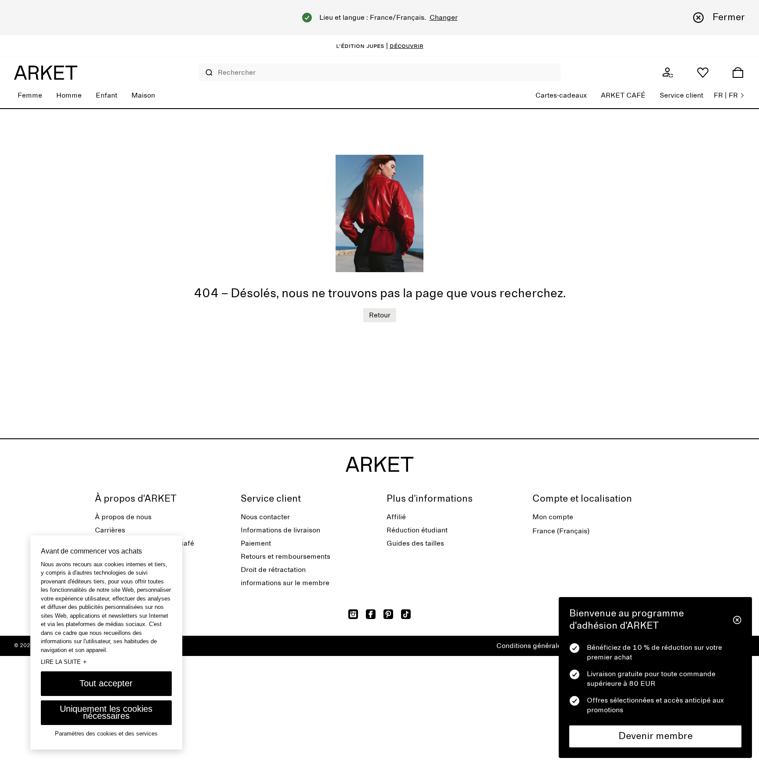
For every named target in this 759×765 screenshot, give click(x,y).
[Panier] (738, 73)
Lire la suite (64, 661)
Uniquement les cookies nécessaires (106, 712)
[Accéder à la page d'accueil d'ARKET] (45, 72)
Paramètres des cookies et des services (106, 733)
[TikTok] (406, 614)
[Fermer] (737, 620)
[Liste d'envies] (703, 73)
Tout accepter (106, 683)
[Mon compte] (668, 73)
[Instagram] (353, 614)
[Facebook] (370, 614)
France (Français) (560, 531)
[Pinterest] (388, 614)
